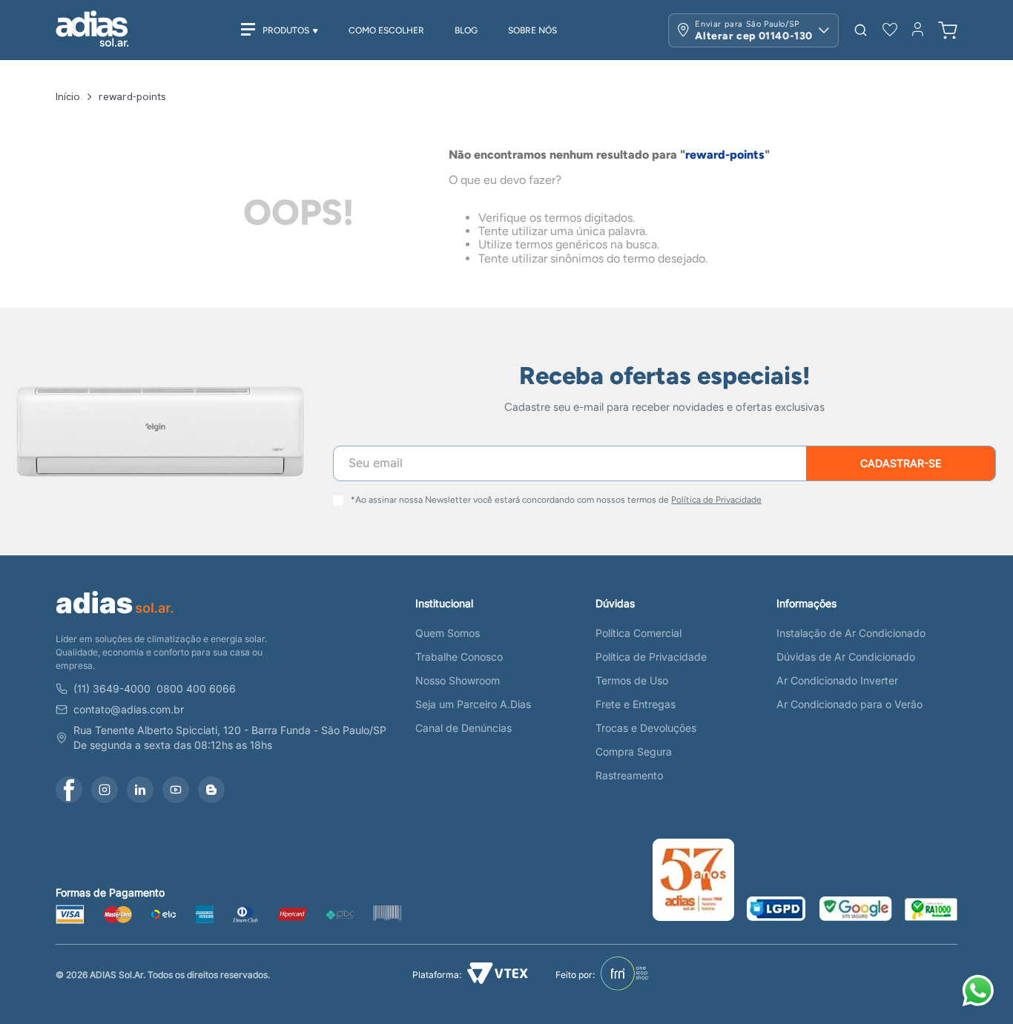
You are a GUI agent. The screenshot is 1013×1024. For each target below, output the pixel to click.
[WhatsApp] (980, 992)
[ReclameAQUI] (931, 910)
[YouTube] (176, 790)
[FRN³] (625, 975)
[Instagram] (104, 790)
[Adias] (115, 617)
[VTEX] (497, 974)
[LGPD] (776, 910)
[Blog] (211, 789)
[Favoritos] (889, 30)
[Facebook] (69, 790)
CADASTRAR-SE (900, 463)
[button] (861, 30)
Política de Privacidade (716, 500)
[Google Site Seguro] (855, 910)
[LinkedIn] (140, 789)
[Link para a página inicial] (68, 96)
